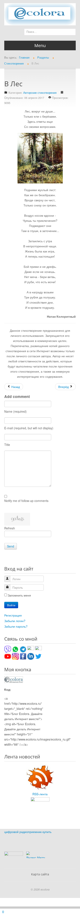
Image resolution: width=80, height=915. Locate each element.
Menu (40, 45)
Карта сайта (40, 874)
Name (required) (15, 411)
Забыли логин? (14, 621)
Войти (11, 605)
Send (10, 546)
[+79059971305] (15, 649)
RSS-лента (40, 794)
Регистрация (13, 615)
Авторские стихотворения (40, 93)
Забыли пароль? (16, 626)
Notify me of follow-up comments (26, 501)
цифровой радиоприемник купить (27, 832)
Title (7, 444)
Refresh (9, 528)
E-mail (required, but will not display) (28, 428)
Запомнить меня (19, 595)
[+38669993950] (7, 649)
